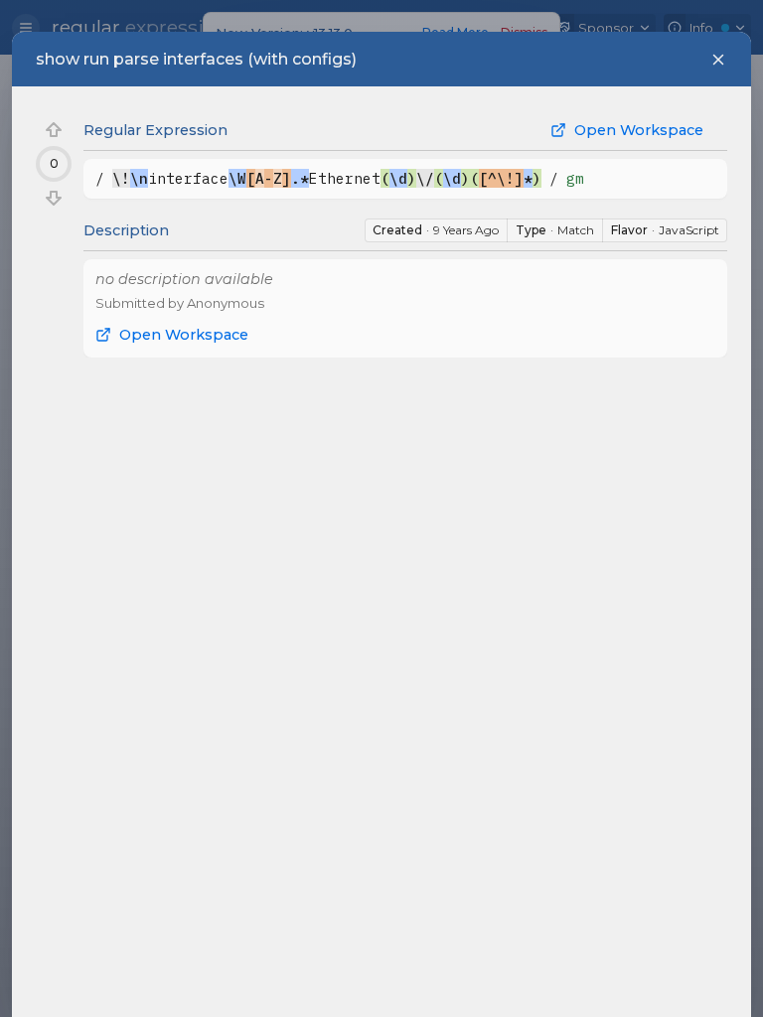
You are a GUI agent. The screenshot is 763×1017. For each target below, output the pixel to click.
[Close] (718, 60)
